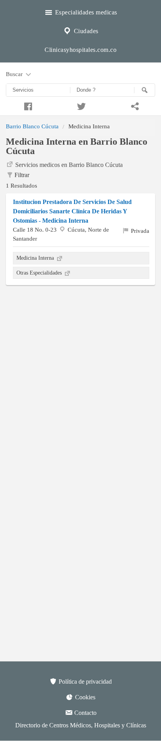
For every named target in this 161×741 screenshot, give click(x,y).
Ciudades (85, 31)
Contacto (85, 712)
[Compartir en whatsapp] (134, 105)
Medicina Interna (35, 258)
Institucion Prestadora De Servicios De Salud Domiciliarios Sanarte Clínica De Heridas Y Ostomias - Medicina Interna (72, 211)
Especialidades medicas (85, 12)
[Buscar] (144, 90)
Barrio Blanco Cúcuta (32, 126)
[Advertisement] (80, 373)
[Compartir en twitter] (80, 105)
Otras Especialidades (39, 272)
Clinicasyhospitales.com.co (80, 49)
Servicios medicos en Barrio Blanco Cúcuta (69, 164)
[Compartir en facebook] (27, 105)
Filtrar (21, 175)
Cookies (84, 697)
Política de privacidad (84, 681)
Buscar (15, 74)
